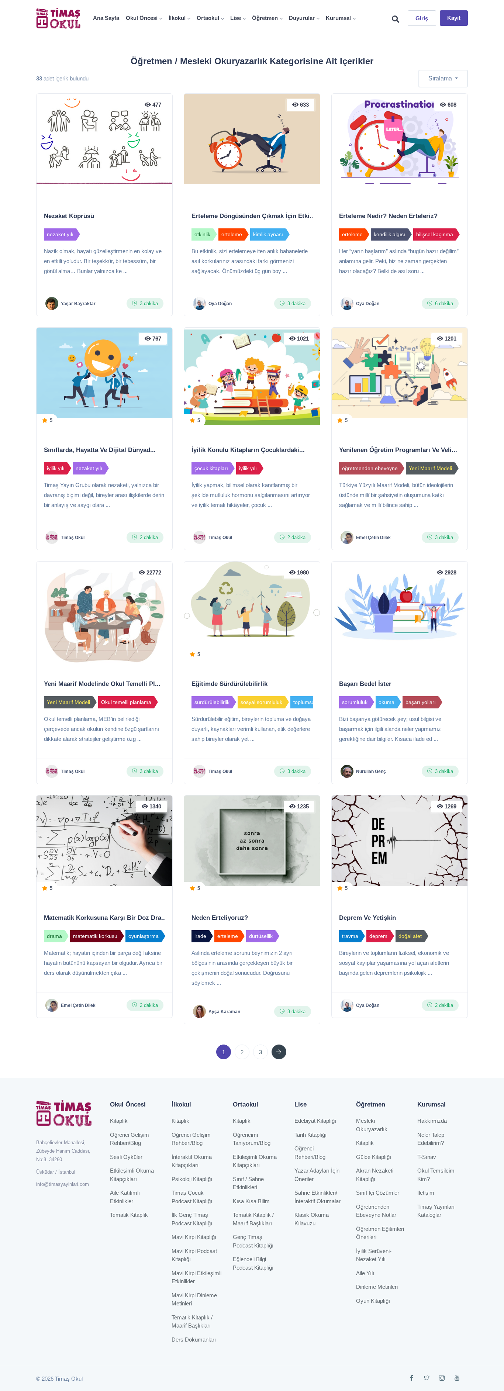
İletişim (425, 1193)
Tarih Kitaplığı (310, 1135)
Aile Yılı (365, 1273)
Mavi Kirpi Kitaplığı (194, 1237)
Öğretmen (265, 18)
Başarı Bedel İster (365, 683)
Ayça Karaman (224, 1011)
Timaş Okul (72, 537)
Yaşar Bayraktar (78, 303)
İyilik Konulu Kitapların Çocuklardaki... (248, 449)
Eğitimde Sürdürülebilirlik (229, 683)
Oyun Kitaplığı (373, 1301)
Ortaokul (208, 18)
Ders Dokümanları (194, 1339)
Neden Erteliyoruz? (219, 917)
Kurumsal (338, 18)
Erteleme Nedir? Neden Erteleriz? (388, 216)
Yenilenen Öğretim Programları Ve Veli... (398, 449)
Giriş (421, 18)
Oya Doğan (220, 303)
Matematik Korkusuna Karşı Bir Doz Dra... (105, 917)
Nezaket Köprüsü (69, 216)
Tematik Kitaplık (129, 1215)
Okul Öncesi (142, 18)
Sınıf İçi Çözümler (377, 1193)
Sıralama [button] (440, 78)
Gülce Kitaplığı (373, 1157)
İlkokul (177, 18)
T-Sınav (426, 1157)
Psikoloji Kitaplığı (192, 1179)
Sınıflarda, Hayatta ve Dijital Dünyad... (100, 449)
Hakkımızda (432, 1121)
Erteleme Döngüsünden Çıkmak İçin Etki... (253, 216)
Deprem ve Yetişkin (367, 917)
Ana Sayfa (106, 18)
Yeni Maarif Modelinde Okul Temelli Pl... (102, 683)
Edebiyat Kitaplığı (315, 1121)
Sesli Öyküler (126, 1157)
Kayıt (454, 18)
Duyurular (302, 18)
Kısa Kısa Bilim (251, 1201)
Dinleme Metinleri (377, 1287)
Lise (235, 18)
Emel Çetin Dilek (373, 537)
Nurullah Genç (371, 771)
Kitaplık (119, 1121)
